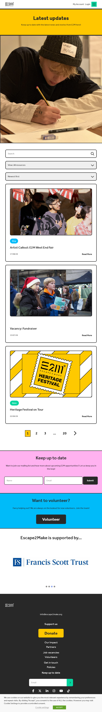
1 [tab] (46, 586)
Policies (51, 667)
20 (65, 433)
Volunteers (51, 657)
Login (87, 4)
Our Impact (51, 642)
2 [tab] (49, 586)
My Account (78, 4)
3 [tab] (52, 586)
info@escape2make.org (51, 614)
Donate (51, 633)
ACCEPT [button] (59, 707)
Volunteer (51, 519)
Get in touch (51, 662)
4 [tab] (54, 586)
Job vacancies (51, 652)
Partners (51, 646)
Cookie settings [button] (42, 707)
